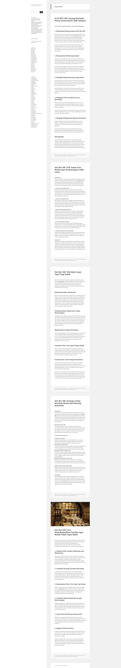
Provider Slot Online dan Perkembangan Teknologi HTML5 (36, 20)
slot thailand (33, 120)
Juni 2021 (33, 71)
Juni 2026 (33, 51)
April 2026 (33, 53)
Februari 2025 (33, 69)
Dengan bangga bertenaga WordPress (61, 665)
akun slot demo (34, 77)
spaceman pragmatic (35, 123)
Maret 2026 (33, 54)
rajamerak (33, 99)
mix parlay (33, 98)
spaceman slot (33, 124)
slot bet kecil (33, 112)
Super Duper (64, 154)
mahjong (32, 91)
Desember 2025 (34, 58)
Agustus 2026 (33, 49)
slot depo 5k (33, 115)
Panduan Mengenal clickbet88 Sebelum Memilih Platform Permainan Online (36, 23)
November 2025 (34, 59)
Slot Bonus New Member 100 (36, 113)
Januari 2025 (33, 70)
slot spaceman (33, 119)
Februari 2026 (33, 55)
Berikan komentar (72, 155)
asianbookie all (34, 79)
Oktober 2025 (33, 60)
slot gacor (33, 116)
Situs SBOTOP (33, 105)
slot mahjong (33, 117)
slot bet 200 (33, 111)
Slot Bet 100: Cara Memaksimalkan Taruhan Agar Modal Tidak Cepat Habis (69, 532)
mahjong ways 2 (34, 93)
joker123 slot (33, 89)
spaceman (33, 122)
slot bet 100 (33, 109)
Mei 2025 (33, 66)
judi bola (32, 90)
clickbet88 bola (34, 83)
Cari (32, 10)
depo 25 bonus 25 (34, 85)
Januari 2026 (33, 56)
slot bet (32, 108)
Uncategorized (33, 127)
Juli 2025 (32, 63)
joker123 (32, 88)
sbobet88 (33, 103)
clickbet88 (33, 82)
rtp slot (32, 100)
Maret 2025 (33, 68)
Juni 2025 (33, 64)
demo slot (33, 84)
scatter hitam (33, 104)
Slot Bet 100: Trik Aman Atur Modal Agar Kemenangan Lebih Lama (69, 169)
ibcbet (32, 87)
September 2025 (34, 61)
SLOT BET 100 (81, 246)
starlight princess (34, 125)
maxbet (32, 96)
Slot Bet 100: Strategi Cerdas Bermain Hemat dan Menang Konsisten (68, 403)
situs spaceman (34, 107)
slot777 (32, 121)
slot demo (33, 114)
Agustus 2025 (33, 62)
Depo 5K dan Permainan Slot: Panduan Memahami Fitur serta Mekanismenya (37, 32)
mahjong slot (33, 92)
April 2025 (33, 67)
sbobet (32, 101)
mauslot (32, 95)
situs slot (32, 106)
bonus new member (34, 80)
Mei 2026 (33, 52)
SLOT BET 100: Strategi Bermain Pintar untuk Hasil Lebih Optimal (70, 19)
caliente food (33, 81)
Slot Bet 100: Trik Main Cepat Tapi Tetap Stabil (68, 273)
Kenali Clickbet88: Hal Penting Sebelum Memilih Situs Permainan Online (36, 26)
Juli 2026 (32, 50)
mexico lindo (33, 97)
